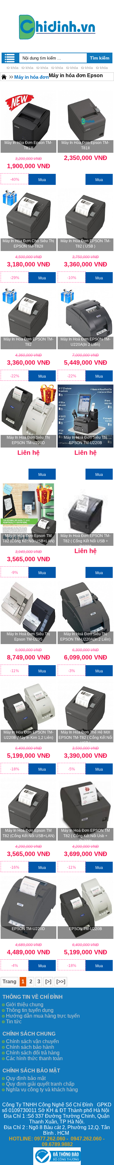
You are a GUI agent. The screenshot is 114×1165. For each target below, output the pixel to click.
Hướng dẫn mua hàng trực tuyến (43, 1016)
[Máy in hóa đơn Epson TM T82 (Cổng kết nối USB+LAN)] (28, 514)
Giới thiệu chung (24, 1004)
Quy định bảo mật (26, 1078)
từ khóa (12, 68)
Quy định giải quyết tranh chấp (40, 1084)
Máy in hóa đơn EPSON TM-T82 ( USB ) (85, 243)
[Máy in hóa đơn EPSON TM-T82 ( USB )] (85, 219)
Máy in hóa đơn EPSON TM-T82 (28, 342)
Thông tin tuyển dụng (30, 1010)
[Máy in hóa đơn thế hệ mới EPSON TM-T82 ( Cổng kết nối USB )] (85, 710)
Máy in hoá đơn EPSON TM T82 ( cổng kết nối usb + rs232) (85, 834)
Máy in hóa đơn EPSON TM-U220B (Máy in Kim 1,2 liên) (28, 735)
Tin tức (14, 1021)
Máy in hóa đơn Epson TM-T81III (28, 145)
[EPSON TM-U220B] (85, 907)
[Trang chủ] (4, 77)
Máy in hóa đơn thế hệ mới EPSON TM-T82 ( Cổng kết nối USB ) (85, 736)
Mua (42, 180)
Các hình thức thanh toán (34, 1058)
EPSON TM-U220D (28, 929)
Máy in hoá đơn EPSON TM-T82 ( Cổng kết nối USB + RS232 (85, 540)
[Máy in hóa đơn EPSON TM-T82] (28, 317)
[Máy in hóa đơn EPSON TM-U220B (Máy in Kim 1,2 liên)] (28, 710)
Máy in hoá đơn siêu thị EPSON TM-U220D (28, 440)
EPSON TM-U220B (85, 929)
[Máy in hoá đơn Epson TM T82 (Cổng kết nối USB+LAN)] (28, 809)
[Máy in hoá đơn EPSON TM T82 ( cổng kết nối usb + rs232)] (85, 809)
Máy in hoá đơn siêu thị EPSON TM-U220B (85, 440)
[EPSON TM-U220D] (28, 907)
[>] (48, 981)
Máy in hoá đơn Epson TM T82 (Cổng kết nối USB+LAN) (28, 833)
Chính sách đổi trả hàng (33, 1052)
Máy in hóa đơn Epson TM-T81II (85, 145)
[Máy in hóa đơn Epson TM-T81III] (28, 121)
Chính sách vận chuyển (32, 1041)
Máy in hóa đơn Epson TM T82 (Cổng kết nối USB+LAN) (28, 538)
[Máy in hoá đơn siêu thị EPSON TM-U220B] (85, 416)
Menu (10, 58)
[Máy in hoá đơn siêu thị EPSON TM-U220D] (28, 416)
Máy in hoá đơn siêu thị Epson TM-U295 (28, 637)
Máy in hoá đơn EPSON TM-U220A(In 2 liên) (85, 342)
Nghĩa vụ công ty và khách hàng (42, 1089)
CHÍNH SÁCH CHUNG (29, 1034)
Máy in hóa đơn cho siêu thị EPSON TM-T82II (28, 243)
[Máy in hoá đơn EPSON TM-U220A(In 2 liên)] (85, 317)
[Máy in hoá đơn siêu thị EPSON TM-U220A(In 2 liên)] (85, 612)
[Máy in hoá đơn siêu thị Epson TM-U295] (28, 612)
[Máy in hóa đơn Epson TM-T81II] (85, 121)
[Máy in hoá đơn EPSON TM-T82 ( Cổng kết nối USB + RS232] (85, 514)
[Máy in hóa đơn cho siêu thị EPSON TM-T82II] (28, 219)
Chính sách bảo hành (30, 1047)
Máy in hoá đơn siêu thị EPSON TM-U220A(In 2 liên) (85, 637)
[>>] (60, 981)
